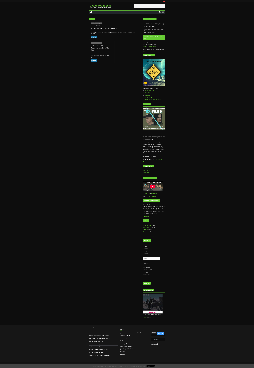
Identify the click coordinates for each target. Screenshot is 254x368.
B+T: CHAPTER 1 (146, 193)
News (95, 12)
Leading (92, 23)
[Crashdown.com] (90, 12)
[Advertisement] (149, 6)
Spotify (144, 161)
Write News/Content (147, 173)
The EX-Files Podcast (151, 196)
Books (130, 12)
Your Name (145, 246)
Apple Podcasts (158, 159)
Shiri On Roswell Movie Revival (96, 341)
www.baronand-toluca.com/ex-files (150, 236)
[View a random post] (163, 12)
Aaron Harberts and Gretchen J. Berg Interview (99, 355)
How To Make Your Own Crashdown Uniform (99, 338)
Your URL (145, 256)
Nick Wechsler (98, 23)
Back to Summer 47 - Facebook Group (153, 99)
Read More (158, 366)
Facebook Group (148, 97)
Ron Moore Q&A (93, 358)
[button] (97, 12)
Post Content (145, 272)
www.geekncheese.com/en (151, 90)
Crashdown (151, 12)
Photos (136, 12)
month (156, 344)
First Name (153, 332)
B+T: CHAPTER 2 (154, 193)
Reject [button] (153, 366)
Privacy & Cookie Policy (141, 334)
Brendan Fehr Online (147, 225)
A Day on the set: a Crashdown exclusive (98, 349)
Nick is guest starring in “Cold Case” (100, 49)
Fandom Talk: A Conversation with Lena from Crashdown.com (103, 333)
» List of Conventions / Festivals (149, 46)
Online (139, 332)
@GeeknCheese (148, 92)
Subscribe (160, 333)
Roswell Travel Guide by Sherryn (96, 344)
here (144, 51)
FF (140, 12)
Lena (102, 45)
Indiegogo (145, 317)
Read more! (122, 354)
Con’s (101, 12)
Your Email (145, 251)
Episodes (120, 12)
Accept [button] (148, 366)
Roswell (113, 12)
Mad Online (145, 229)
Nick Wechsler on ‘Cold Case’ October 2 (104, 28)
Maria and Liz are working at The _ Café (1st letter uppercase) (151, 266)
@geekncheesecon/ (149, 95)
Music (125, 12)
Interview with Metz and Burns (96, 352)
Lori (100, 25)
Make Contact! (146, 172)
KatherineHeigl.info (147, 227)
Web (145, 12)
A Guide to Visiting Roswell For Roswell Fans (99, 335)
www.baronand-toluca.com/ (149, 234)
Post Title (145, 261)
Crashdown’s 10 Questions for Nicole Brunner (99, 346)
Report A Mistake (146, 170)
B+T (107, 12)
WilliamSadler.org (146, 231)
